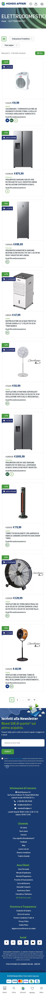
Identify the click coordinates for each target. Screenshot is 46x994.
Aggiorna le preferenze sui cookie (24, 928)
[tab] (3, 38)
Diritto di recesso (24, 914)
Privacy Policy (24, 921)
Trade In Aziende (24, 856)
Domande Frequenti (24, 887)
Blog (23, 845)
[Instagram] (13, 942)
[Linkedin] (26, 942)
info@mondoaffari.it (25, 805)
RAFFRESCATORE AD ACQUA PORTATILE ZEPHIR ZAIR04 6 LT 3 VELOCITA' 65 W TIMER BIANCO (21, 323)
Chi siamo (23, 828)
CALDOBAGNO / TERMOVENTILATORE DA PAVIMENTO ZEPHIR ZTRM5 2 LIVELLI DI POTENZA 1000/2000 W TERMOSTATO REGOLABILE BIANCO (21, 111)
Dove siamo (24, 831)
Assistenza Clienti (23, 890)
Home (3, 21)
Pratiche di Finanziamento (23, 880)
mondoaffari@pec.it (25, 808)
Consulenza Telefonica (24, 894)
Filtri (41, 53)
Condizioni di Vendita (23, 911)
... (23, 700)
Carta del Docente (23, 883)
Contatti (24, 835)
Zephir (8, 106)
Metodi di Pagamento (23, 876)
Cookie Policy (23, 925)
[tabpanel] (23, 376)
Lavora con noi (24, 849)
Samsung (9, 177)
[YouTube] (33, 942)
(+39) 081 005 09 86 (24, 801)
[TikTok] (39, 942)
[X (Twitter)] (19, 942)
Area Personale (23, 869)
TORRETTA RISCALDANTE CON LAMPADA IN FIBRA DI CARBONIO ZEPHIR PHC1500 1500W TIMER (23, 535)
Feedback (23, 842)
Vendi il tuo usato (25, 898)
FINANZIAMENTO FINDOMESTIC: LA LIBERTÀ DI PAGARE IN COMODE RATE (23, 952)
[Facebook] (6, 942)
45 (29, 700)
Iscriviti (8, 751)
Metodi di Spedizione (23, 873)
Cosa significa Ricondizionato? (23, 838)
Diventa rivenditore (24, 852)
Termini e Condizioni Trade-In (23, 918)
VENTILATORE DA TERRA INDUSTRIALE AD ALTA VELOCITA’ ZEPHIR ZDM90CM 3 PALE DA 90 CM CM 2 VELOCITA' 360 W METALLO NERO (22, 606)
